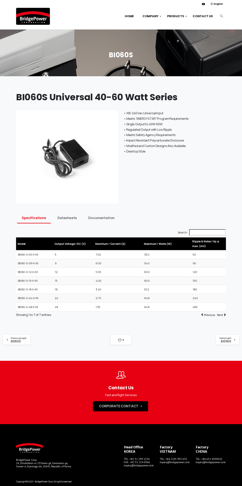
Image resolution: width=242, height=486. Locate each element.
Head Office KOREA (133, 449)
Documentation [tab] (101, 217)
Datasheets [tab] (67, 217)
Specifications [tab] (34, 217)
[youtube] (203, 3)
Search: (183, 232)
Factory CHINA (202, 449)
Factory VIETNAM (168, 449)
